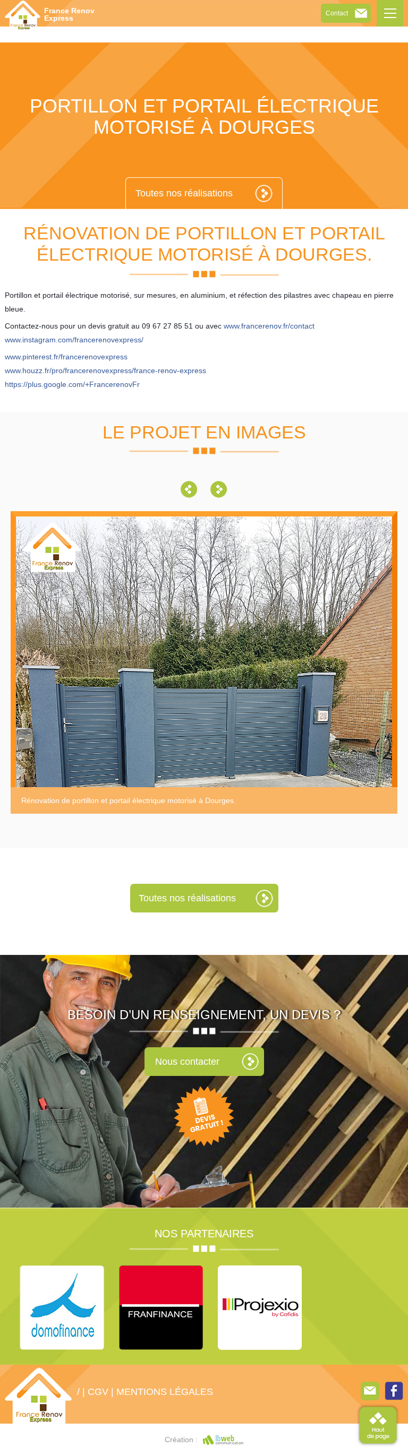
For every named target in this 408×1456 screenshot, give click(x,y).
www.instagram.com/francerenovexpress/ (74, 339)
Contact (337, 13)
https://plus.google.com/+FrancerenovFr (72, 384)
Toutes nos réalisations (184, 193)
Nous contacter (187, 1061)
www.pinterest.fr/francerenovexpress (66, 356)
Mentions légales (164, 1391)
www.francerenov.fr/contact (269, 326)
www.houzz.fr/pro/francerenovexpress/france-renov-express (105, 370)
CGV (98, 1391)
